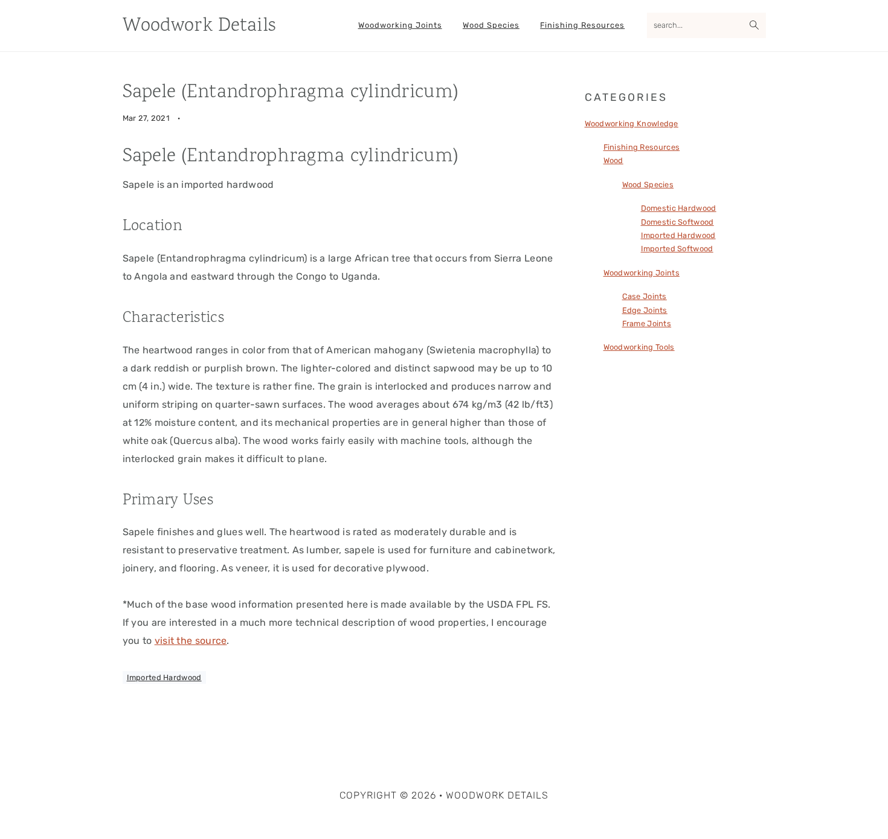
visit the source (191, 640)
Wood (613, 160)
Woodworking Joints (641, 272)
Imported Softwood (677, 248)
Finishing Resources (641, 147)
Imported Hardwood (164, 677)
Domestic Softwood (677, 222)
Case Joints (644, 296)
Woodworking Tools (639, 347)
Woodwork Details (199, 26)
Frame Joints (647, 323)
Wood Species (648, 184)
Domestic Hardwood (678, 208)
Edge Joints (645, 310)
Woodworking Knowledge (631, 123)
